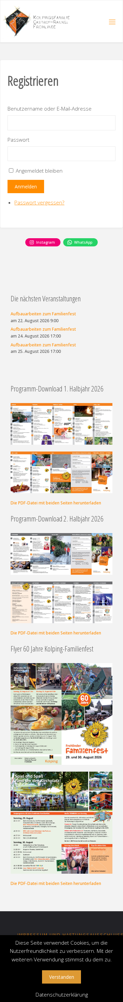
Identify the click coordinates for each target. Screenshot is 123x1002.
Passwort (18, 139)
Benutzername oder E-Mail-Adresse (50, 108)
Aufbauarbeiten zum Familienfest (43, 314)
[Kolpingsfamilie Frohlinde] (39, 21)
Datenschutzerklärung (62, 994)
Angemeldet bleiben (39, 170)
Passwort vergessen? (39, 202)
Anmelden (26, 186)
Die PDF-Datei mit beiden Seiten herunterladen (56, 503)
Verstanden (61, 977)
